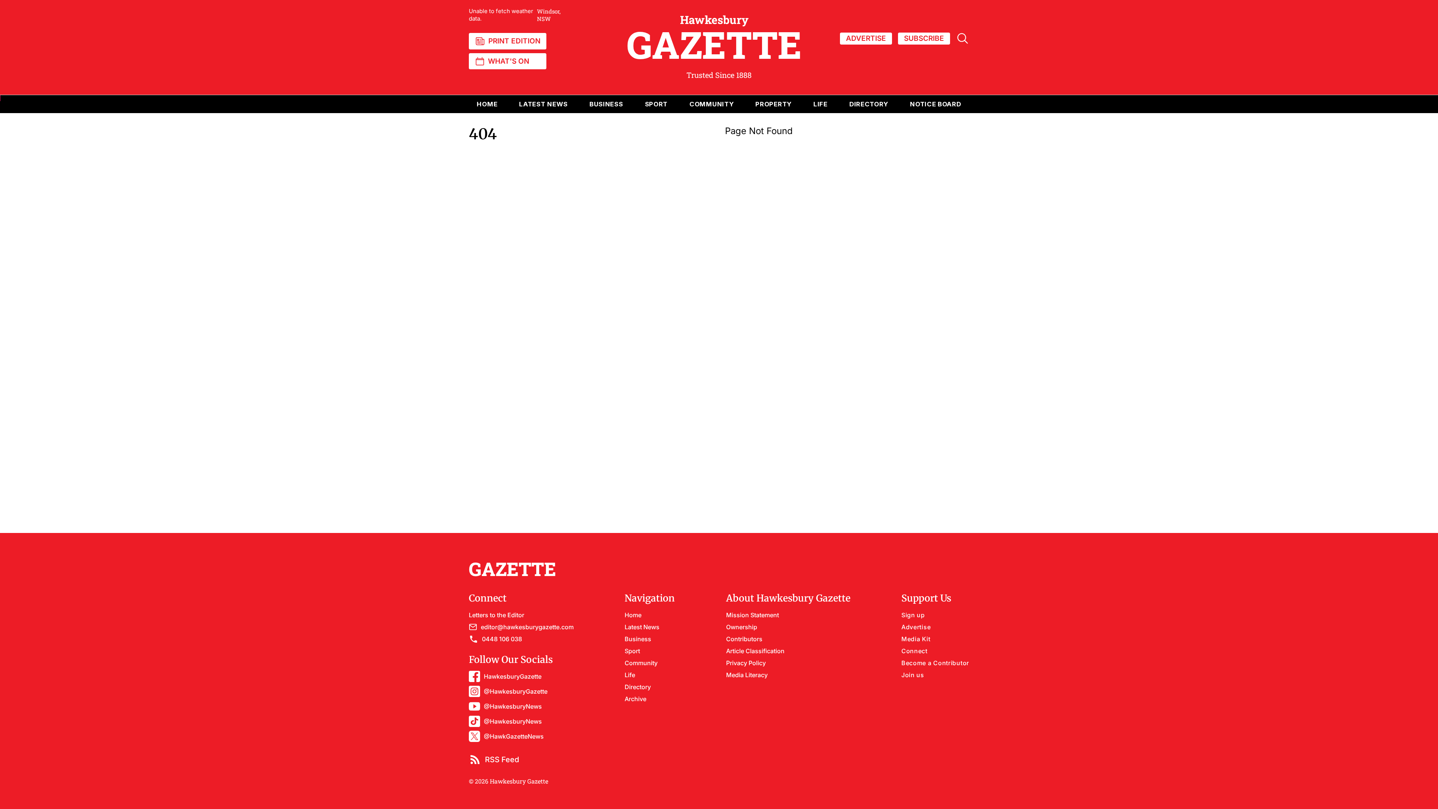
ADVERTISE (866, 38)
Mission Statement (752, 615)
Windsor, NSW (515, 14)
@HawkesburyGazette (515, 691)
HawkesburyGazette (512, 676)
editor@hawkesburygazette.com (527, 627)
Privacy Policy (746, 663)
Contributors (744, 639)
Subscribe (924, 38)
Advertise (916, 627)
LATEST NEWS (543, 104)
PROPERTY (773, 104)
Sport (632, 651)
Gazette (714, 38)
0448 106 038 (502, 639)
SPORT (656, 104)
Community (641, 663)
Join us (912, 675)
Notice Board (935, 104)
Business (638, 639)
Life (630, 675)
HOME (487, 104)
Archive (635, 699)
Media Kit (915, 639)
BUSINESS (606, 104)
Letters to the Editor (496, 615)
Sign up (913, 615)
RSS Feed (502, 759)
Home (633, 615)
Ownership (741, 627)
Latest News (642, 627)
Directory (868, 104)
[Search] (962, 38)
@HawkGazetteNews (514, 736)
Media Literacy (747, 675)
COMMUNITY (711, 104)
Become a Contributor (935, 663)
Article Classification (755, 651)
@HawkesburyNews (513, 706)
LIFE (820, 104)
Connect (914, 651)
